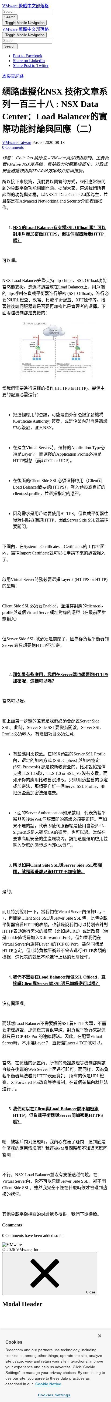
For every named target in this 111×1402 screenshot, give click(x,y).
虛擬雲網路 (13, 76)
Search (9, 17)
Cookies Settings (54, 1395)
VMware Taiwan (16, 142)
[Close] (99, 1335)
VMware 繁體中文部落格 (25, 6)
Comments (13, 147)
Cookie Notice (47, 1384)
